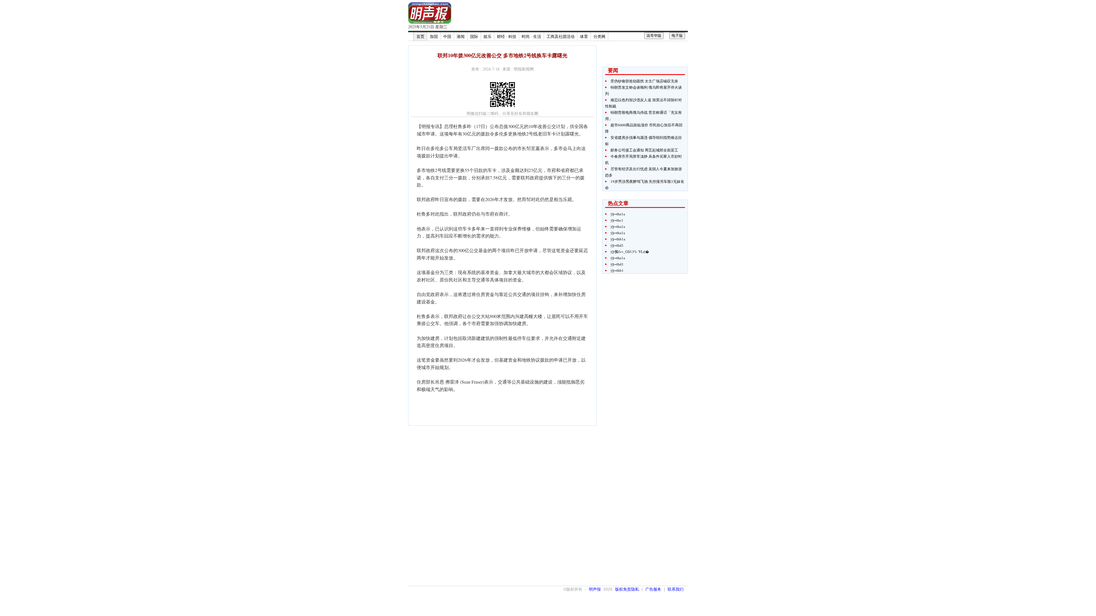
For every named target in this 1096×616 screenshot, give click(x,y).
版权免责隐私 (627, 589)
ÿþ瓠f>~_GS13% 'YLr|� (630, 251)
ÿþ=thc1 (617, 220)
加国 (434, 36)
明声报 (595, 589)
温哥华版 (653, 35)
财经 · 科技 (506, 36)
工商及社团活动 (561, 36)
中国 (447, 36)
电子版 (677, 35)
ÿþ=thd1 (617, 245)
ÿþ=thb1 (617, 270)
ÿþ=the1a (618, 213)
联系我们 (676, 589)
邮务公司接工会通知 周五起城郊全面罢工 (644, 150)
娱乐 (487, 36)
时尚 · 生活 (531, 36)
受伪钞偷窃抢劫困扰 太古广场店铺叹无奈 (644, 81)
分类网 (599, 36)
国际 (474, 36)
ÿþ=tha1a (618, 226)
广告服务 (653, 589)
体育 (584, 36)
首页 (420, 36)
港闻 (461, 36)
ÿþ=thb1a (618, 239)
